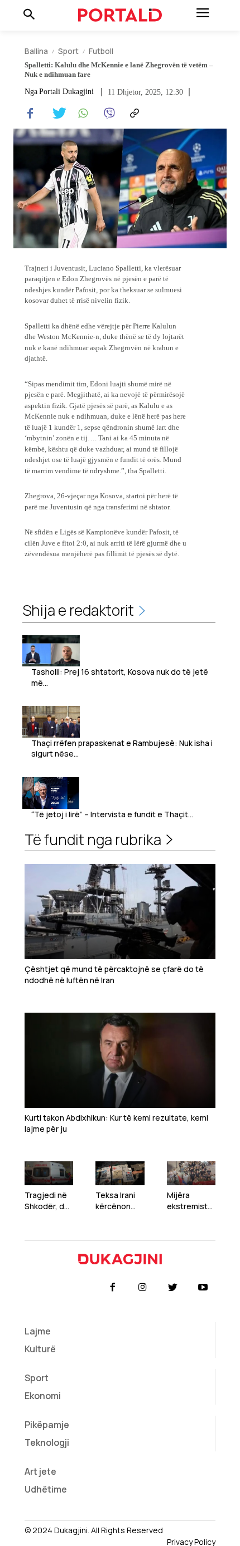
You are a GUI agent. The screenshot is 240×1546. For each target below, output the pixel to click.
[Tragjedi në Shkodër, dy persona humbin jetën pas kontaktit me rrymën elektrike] (49, 1173)
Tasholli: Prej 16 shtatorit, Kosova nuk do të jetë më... (119, 677)
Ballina (36, 51)
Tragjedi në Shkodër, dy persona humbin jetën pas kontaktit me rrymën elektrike (49, 1200)
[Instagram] (142, 1287)
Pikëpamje (47, 1425)
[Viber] (107, 113)
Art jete (40, 1471)
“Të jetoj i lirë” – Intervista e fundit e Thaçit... (112, 814)
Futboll (101, 51)
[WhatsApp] (81, 113)
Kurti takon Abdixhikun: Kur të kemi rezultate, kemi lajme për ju (116, 1123)
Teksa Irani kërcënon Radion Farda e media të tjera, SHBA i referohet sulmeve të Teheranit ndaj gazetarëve (119, 1200)
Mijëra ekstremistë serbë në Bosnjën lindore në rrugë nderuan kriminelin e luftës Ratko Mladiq (190, 1200)
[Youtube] (203, 1287)
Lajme (38, 1331)
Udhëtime (46, 1489)
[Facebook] (30, 113)
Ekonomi (43, 1396)
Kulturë (40, 1349)
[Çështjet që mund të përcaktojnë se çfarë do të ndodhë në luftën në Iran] (120, 911)
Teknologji (47, 1442)
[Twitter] (56, 113)
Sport (68, 51)
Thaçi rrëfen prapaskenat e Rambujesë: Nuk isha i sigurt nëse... (122, 748)
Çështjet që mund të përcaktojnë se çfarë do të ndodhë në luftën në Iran (114, 974)
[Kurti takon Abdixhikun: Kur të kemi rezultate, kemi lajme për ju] (120, 1060)
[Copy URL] (133, 113)
